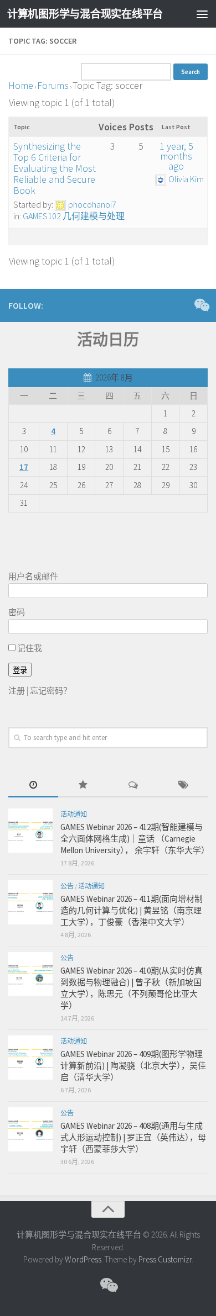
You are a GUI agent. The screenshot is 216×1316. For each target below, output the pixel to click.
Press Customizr (165, 1259)
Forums (53, 85)
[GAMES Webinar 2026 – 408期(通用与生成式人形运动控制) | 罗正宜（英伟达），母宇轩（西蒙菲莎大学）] (30, 1129)
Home (20, 85)
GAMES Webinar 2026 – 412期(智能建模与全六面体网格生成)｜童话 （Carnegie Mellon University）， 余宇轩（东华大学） (134, 838)
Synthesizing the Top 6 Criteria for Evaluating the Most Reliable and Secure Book (54, 168)
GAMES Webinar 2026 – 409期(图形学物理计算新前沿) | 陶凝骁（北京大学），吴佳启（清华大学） (133, 1065)
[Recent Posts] (33, 785)
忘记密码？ (50, 690)
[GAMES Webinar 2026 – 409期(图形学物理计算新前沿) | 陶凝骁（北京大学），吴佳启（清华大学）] (30, 1057)
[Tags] (183, 785)
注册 (16, 690)
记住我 (29, 648)
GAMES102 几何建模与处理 (74, 215)
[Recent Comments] (133, 785)
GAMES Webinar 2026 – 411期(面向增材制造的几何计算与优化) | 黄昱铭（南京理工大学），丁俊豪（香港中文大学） (131, 910)
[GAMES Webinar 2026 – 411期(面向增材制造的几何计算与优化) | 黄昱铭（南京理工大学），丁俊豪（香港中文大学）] (30, 902)
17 (23, 467)
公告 (67, 886)
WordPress (83, 1259)
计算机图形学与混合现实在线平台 (85, 13)
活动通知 (73, 814)
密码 (16, 612)
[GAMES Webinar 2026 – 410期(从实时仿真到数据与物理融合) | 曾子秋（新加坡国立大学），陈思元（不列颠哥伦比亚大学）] (30, 974)
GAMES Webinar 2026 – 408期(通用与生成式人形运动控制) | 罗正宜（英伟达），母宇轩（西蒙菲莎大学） (133, 1137)
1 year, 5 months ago (176, 156)
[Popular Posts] (83, 785)
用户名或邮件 (33, 576)
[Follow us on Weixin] (201, 304)
